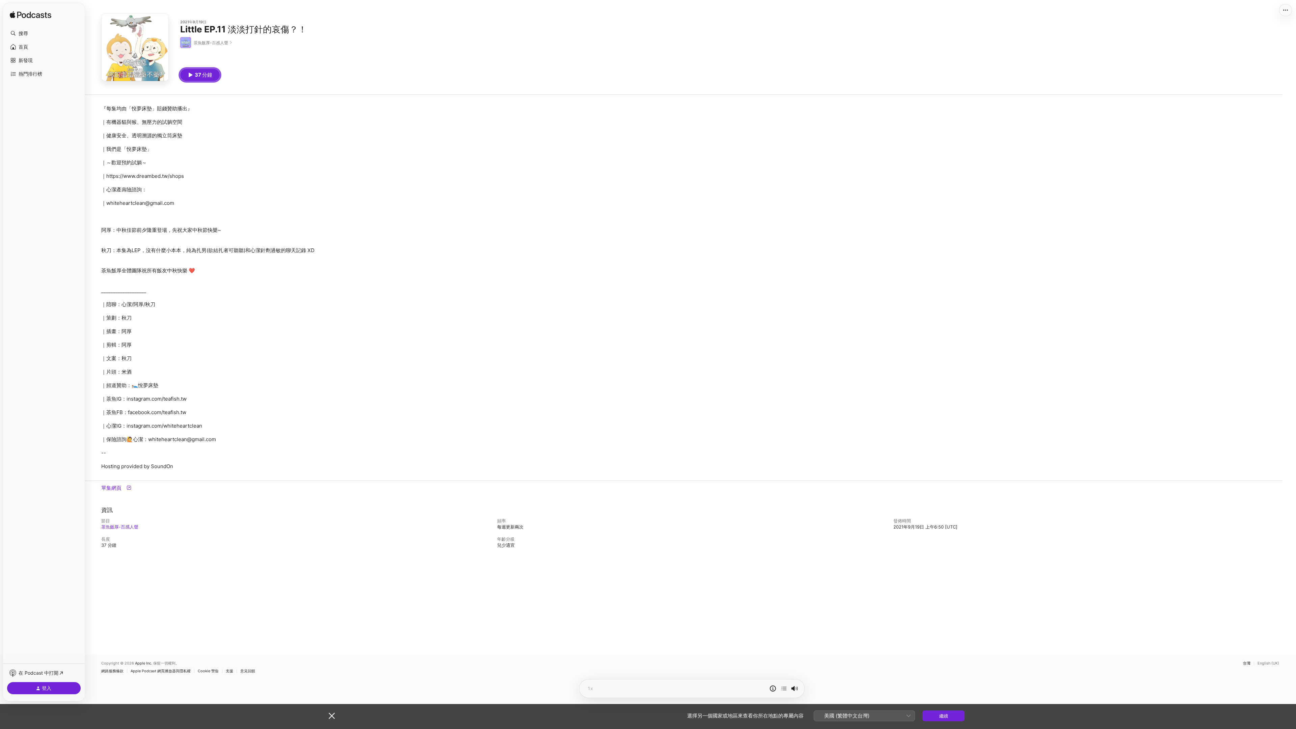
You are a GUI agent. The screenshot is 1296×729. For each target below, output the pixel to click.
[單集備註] (773, 688)
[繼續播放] (784, 688)
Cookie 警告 (208, 671)
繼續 (943, 716)
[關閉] (332, 716)
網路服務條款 (112, 671)
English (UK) (1268, 663)
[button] (43, 33)
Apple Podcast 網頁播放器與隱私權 (161, 671)
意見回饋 (247, 671)
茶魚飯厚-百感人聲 (119, 527)
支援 (229, 671)
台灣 (1246, 663)
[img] (30, 15)
